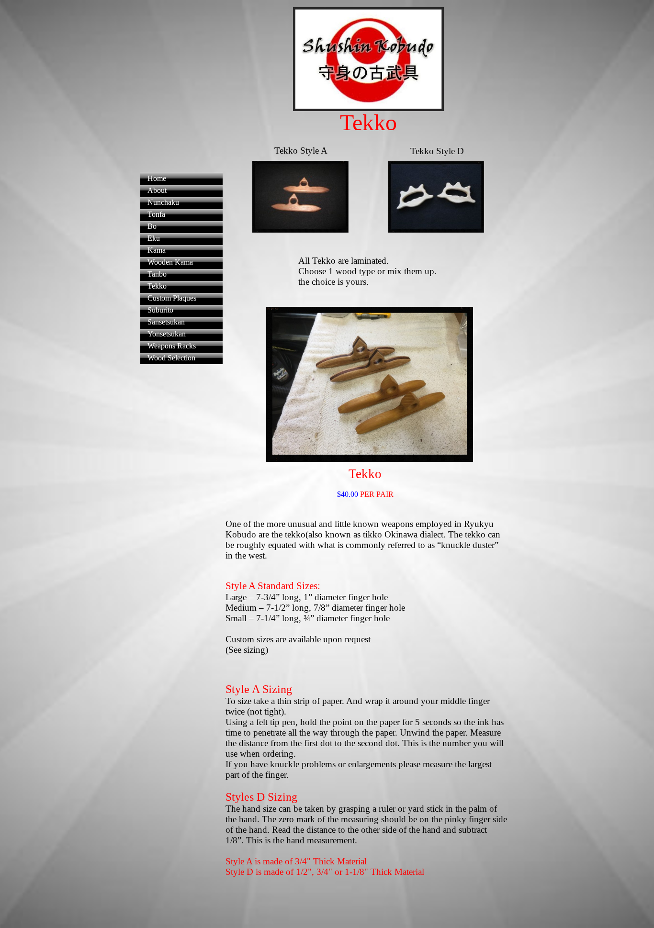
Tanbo (157, 274)
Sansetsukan (166, 322)
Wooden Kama (170, 262)
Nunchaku (163, 202)
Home (156, 178)
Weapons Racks (171, 346)
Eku (153, 238)
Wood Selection (171, 358)
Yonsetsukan (166, 334)
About (157, 190)
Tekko (157, 286)
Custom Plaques (171, 298)
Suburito (160, 310)
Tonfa (156, 214)
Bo (152, 226)
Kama (156, 250)
